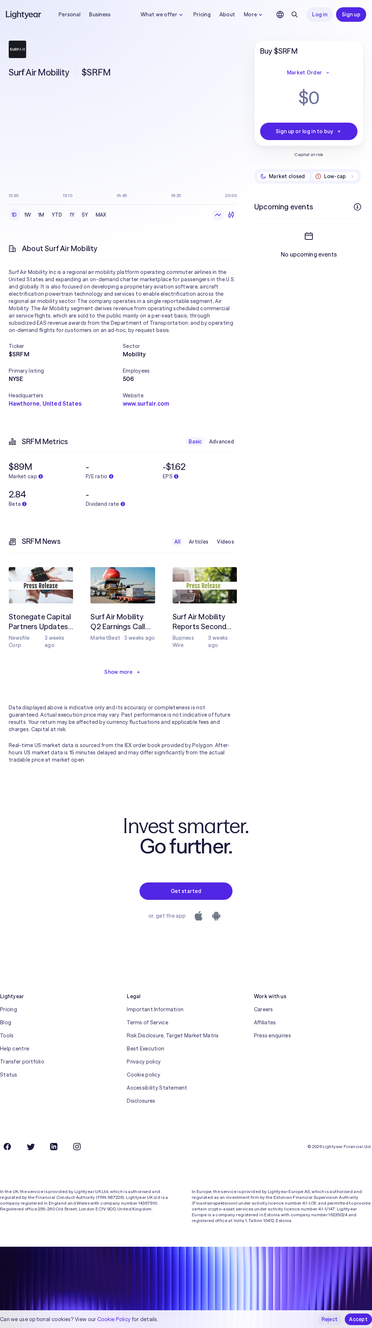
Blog (5, 1022)
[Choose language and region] (280, 14)
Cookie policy (143, 1074)
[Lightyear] (24, 14)
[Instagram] (77, 1146)
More (250, 14)
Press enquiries (272, 1035)
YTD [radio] (57, 215)
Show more (118, 672)
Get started (186, 891)
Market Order (304, 72)
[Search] (294, 14)
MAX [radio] (101, 215)
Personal (69, 14)
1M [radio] (41, 215)
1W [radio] (27, 215)
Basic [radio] (195, 441)
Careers (263, 1009)
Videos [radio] (225, 541)
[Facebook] (7, 1146)
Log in (319, 14)
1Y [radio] (72, 215)
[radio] (218, 215)
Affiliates (265, 1022)
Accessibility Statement (157, 1088)
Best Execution (145, 1048)
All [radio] (177, 541)
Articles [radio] (198, 541)
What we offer (159, 14)
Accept (358, 1319)
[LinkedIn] (53, 1146)
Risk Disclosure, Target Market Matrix (172, 1035)
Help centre (14, 1048)
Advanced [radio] (221, 441)
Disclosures (141, 1101)
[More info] (357, 207)
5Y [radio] (85, 215)
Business (99, 14)
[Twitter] (30, 1146)
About (227, 14)
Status (8, 1074)
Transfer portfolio (22, 1061)
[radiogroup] (59, 215)
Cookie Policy (114, 1319)
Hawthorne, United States (45, 403)
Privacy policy (144, 1061)
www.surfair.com (146, 403)
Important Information (155, 1009)
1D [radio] (14, 215)
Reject (330, 1319)
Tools (6, 1035)
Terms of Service (147, 1022)
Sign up (351, 14)
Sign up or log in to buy (304, 131)
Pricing (202, 14)
